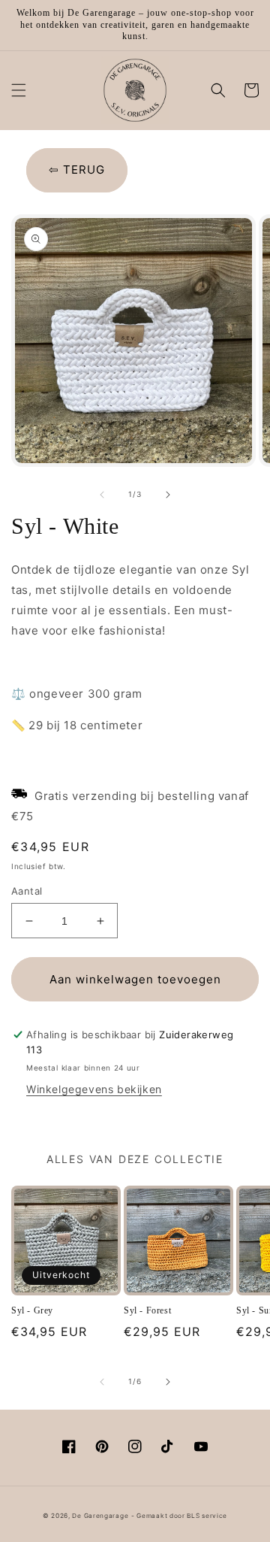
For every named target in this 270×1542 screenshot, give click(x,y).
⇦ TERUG (77, 169)
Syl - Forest (147, 1310)
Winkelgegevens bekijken (94, 1089)
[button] (18, 90)
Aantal (26, 891)
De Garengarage (100, 1515)
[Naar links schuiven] (102, 494)
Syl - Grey (32, 1310)
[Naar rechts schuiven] (168, 494)
